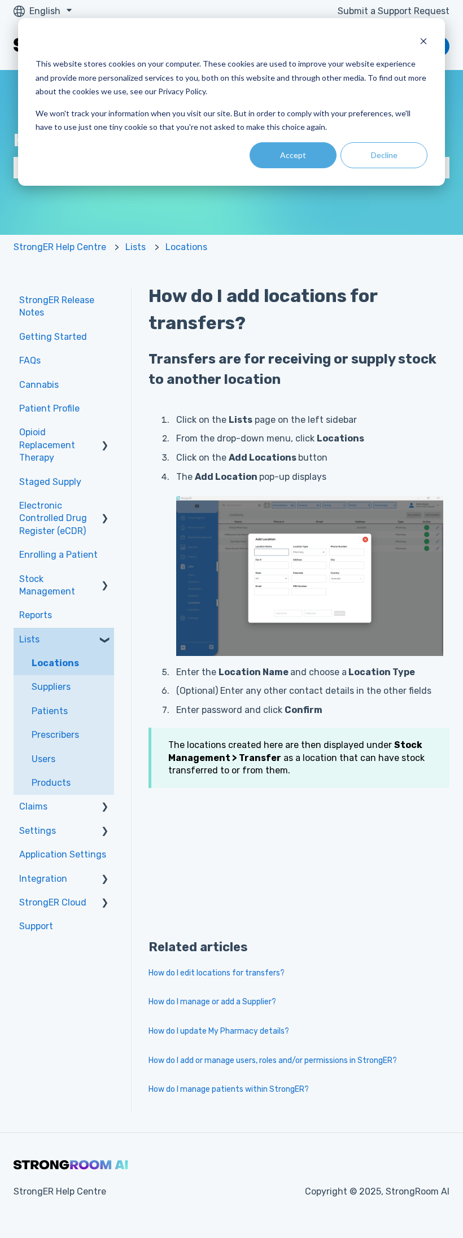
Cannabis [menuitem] (39, 384)
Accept (293, 155)
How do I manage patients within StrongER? (228, 1089)
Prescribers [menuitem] (55, 734)
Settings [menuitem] (37, 830)
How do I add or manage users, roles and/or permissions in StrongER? (272, 1060)
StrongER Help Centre (60, 247)
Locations (186, 247)
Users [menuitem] (43, 759)
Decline (384, 155)
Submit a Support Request (393, 11)
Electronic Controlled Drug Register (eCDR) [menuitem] (53, 518)
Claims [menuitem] (33, 806)
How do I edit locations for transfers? (216, 973)
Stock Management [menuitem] (47, 585)
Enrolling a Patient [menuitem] (58, 554)
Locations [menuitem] (55, 663)
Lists (135, 247)
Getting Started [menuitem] (53, 336)
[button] (105, 433)
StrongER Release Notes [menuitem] (56, 306)
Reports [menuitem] (35, 615)
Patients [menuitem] (50, 711)
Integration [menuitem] (43, 878)
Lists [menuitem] (29, 639)
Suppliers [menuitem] (51, 686)
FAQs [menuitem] (30, 360)
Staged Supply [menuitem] (50, 481)
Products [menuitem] (51, 782)
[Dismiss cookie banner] (423, 43)
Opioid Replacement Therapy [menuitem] (47, 445)
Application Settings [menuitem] (62, 854)
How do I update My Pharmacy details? (218, 1031)
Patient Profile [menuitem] (49, 408)
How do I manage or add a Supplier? (212, 1002)
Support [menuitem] (36, 926)
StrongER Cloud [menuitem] (52, 902)
